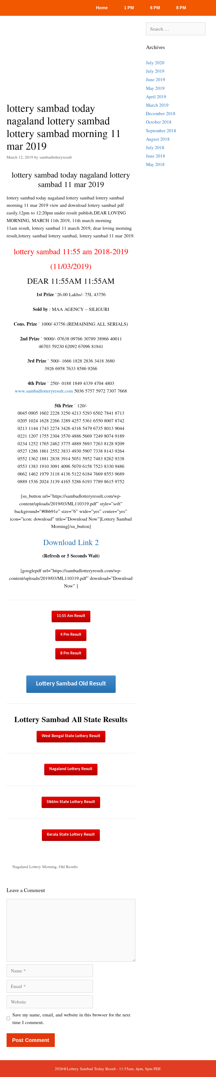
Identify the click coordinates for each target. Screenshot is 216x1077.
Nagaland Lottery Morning (34, 866)
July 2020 (155, 63)
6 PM (155, 8)
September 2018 (161, 131)
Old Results (68, 866)
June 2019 (155, 79)
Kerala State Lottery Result (71, 835)
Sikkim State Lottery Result (71, 802)
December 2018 (160, 113)
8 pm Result (70, 653)
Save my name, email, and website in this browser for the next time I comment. (71, 1018)
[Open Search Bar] (205, 8)
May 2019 (155, 88)
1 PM (129, 8)
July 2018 (155, 147)
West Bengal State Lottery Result (71, 736)
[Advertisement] (71, 62)
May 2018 (155, 164)
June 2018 (155, 156)
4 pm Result (70, 635)
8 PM (181, 8)
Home (102, 8)
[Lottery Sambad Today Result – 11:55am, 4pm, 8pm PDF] (25, 8)
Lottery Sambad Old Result (71, 684)
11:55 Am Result (71, 616)
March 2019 (157, 105)
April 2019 (156, 97)
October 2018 (158, 122)
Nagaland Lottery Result (70, 769)
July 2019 (155, 71)
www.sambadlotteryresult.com (44, 391)
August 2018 (158, 139)
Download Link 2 (71, 542)
